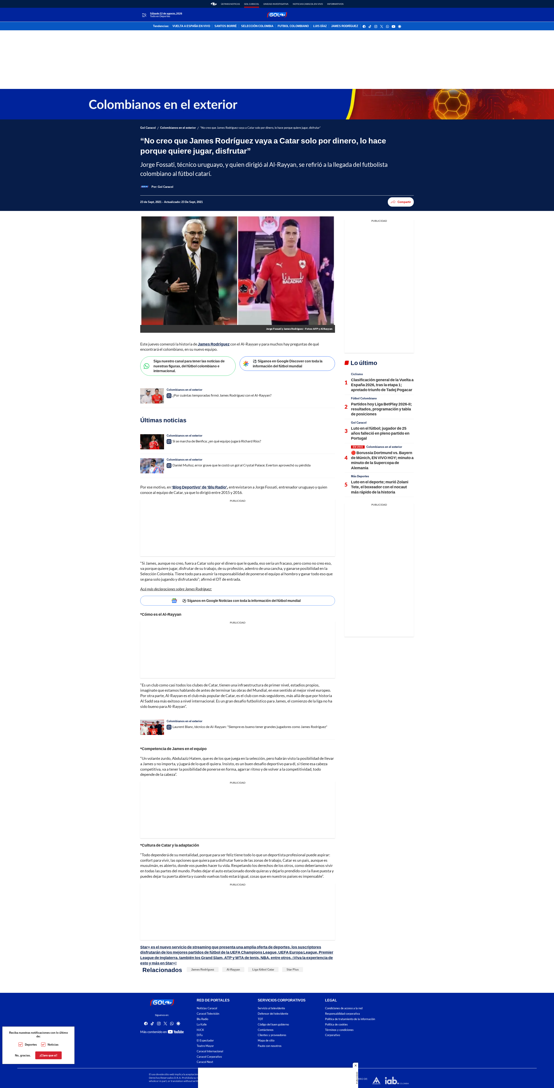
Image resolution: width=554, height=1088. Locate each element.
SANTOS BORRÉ (225, 26)
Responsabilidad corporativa (342, 1013)
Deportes (31, 1044)
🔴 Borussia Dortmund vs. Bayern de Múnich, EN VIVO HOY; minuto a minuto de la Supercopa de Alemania (382, 460)
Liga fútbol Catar (263, 969)
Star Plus (293, 969)
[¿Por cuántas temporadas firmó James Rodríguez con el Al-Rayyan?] (152, 395)
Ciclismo (357, 374)
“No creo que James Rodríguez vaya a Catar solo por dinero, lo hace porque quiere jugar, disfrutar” (260, 127)
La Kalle (202, 1024)
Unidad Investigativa (275, 4)
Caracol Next (205, 1062)
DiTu (200, 1035)
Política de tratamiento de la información (350, 1019)
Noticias (53, 1044)
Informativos (335, 4)
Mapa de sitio (266, 1040)
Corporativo (332, 1035)
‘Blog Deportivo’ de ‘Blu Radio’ (199, 487)
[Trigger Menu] (144, 14)
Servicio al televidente (271, 1008)
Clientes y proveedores (272, 1035)
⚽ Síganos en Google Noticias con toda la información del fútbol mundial (241, 600)
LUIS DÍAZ (320, 26)
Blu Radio (202, 1019)
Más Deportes (360, 476)
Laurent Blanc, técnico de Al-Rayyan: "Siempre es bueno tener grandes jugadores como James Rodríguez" (249, 727)
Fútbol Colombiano (364, 398)
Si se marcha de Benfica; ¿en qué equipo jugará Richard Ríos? (216, 441)
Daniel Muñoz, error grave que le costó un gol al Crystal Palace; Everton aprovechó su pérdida (241, 465)
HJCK (200, 1029)
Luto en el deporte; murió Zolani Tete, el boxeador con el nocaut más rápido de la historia (379, 486)
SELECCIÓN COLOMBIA (257, 26)
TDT (260, 1019)
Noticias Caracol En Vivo (308, 4)
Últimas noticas (230, 4)
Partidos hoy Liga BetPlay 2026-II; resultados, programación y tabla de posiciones (381, 409)
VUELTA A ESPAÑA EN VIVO (191, 26)
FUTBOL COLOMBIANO (293, 26)
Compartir (404, 202)
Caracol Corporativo (209, 1056)
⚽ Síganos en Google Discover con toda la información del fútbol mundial (287, 363)
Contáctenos (266, 1029)
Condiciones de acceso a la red (343, 1008)
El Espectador (205, 1040)
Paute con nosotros (270, 1045)
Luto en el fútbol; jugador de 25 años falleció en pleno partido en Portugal (380, 433)
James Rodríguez (214, 344)
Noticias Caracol (207, 1008)
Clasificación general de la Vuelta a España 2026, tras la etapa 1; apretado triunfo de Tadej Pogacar (382, 384)
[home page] (214, 4)
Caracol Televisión (208, 1013)
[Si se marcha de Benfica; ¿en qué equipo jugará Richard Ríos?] (152, 441)
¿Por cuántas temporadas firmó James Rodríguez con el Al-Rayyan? (221, 395)
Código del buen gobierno (273, 1024)
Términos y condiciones (339, 1029)
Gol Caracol (251, 4)
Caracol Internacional (210, 1051)
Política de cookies (336, 1024)
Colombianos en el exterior (178, 127)
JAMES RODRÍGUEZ (344, 26)
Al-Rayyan (233, 969)
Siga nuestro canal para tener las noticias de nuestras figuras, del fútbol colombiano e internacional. (189, 366)
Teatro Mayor (205, 1045)
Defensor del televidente (273, 1013)
